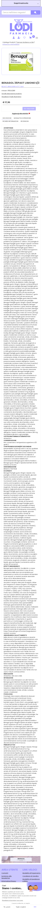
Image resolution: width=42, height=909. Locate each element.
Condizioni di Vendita (31, 876)
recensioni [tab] (25, 121)
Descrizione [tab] (7, 118)
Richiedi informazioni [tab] (10, 121)
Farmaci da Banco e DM (25, 42)
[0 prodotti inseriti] (30, 37)
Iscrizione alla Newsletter (7, 877)
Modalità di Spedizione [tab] (22, 118)
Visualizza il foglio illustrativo (11, 97)
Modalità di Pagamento (31, 873)
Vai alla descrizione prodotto (12, 94)
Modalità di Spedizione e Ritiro (31, 880)
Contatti (5, 873)
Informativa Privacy (9, 881)
